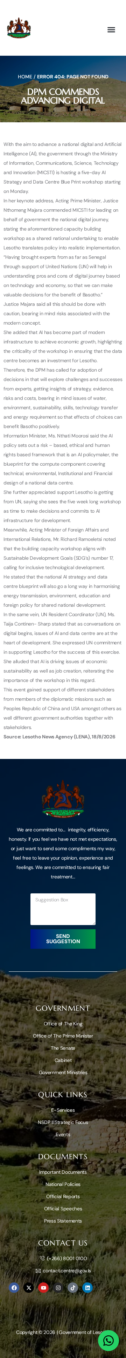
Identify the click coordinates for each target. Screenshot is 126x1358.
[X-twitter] (28, 1287)
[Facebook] (14, 1287)
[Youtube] (43, 1287)
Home (25, 76)
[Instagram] (58, 1287)
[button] (111, 29)
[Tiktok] (73, 1287)
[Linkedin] (87, 1287)
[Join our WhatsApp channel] (108, 1340)
